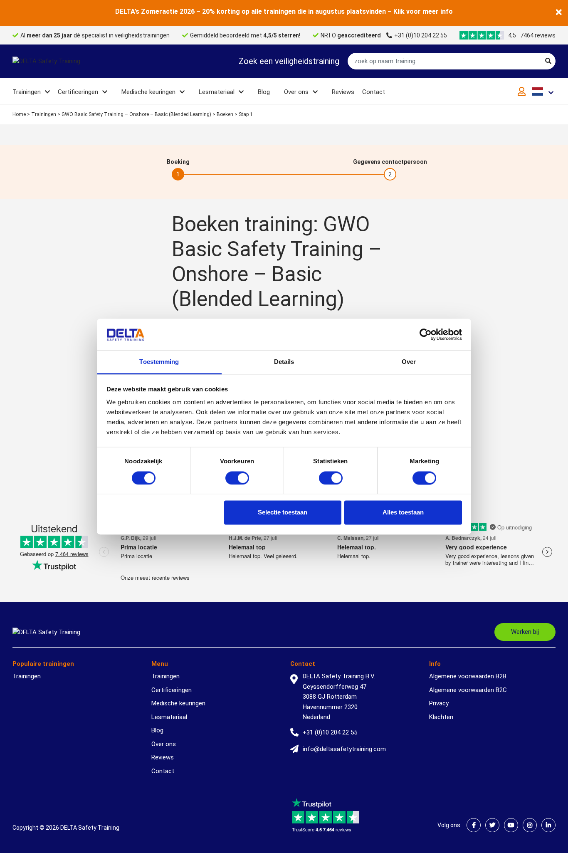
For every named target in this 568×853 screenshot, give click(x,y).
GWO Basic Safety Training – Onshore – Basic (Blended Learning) (136, 114)
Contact (373, 92)
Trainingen (26, 92)
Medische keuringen (148, 92)
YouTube (511, 825)
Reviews (343, 92)
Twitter (492, 825)
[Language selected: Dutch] (544, 91)
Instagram (529, 825)
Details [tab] (284, 362)
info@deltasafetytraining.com (344, 749)
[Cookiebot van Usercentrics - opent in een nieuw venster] (425, 334)
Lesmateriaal (217, 92)
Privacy (439, 703)
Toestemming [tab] (159, 362)
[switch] (237, 478)
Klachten (441, 717)
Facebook (473, 825)
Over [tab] (409, 362)
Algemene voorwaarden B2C (468, 690)
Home (19, 114)
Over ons (296, 92)
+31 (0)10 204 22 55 (420, 35)
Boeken (225, 114)
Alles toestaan (403, 512)
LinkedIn (548, 825)
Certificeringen (78, 92)
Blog (264, 92)
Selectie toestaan (282, 512)
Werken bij (525, 631)
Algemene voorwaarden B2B (467, 676)
